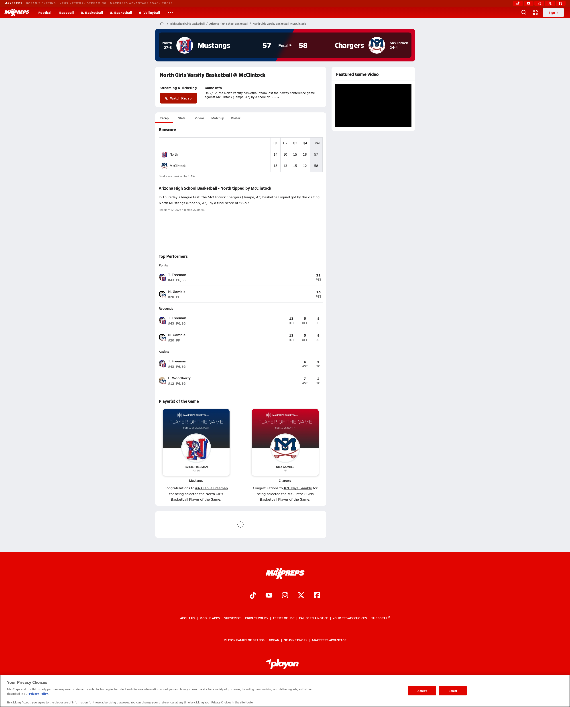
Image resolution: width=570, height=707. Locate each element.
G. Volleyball (149, 12)
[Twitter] (550, 3)
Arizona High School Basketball (228, 23)
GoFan (274, 640)
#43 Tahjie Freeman (211, 488)
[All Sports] (170, 12)
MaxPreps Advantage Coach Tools (141, 3)
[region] (285, 691)
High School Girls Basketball (187, 23)
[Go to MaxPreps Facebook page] (317, 596)
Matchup (217, 118)
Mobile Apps (210, 618)
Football (45, 12)
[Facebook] (561, 3)
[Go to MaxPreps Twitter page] (301, 596)
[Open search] (524, 12)
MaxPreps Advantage (329, 640)
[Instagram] (539, 3)
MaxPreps (13, 3)
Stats (181, 118)
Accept (422, 691)
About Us (187, 618)
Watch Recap (181, 98)
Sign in (553, 12)
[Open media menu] (535, 12)
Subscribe (232, 618)
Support (378, 618)
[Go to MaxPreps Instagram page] (285, 596)
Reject (452, 691)
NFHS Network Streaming (82, 3)
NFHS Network (295, 640)
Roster (235, 118)
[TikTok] (518, 3)
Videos (199, 118)
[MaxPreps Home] (16, 12)
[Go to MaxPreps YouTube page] (269, 596)
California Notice (313, 618)
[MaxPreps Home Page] (162, 23)
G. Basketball (121, 12)
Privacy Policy (256, 618)
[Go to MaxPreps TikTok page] (252, 596)
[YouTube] (528, 3)
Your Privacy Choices (350, 618)
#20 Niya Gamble (298, 488)
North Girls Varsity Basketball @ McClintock (279, 23)
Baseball (66, 12)
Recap (164, 118)
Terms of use (284, 618)
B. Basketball (92, 12)
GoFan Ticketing (41, 3)
